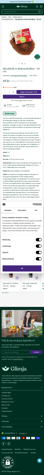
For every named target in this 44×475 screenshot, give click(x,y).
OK (22, 268)
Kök (10, 17)
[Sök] (39, 11)
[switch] (39, 246)
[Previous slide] (19, 63)
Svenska (22, 433)
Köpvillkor (18, 449)
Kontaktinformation (21, 453)
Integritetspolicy (7, 449)
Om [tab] (36, 210)
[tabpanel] (22, 158)
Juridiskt (33, 453)
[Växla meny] (3, 6)
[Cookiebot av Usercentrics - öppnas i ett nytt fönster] (33, 204)
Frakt (20, 100)
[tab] (9, 113)
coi (19, 471)
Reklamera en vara (30, 449)
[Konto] (37, 6)
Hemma (4, 17)
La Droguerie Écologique (19, 75)
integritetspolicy (18, 359)
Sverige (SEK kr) (10, 433)
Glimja (9, 471)
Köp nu (22, 97)
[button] (8, 462)
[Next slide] (25, 63)
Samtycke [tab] (7, 210)
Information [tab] (22, 210)
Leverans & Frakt (7, 453)
